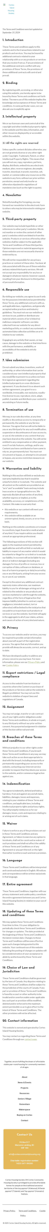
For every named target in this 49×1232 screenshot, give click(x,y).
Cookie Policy (12, 665)
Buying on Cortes (24, 1115)
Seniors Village (24, 1099)
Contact (24, 1120)
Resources (24, 1093)
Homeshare (24, 1104)
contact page (30, 1039)
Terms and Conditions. (28, 1211)
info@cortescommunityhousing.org (24, 1154)
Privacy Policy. (9, 1211)
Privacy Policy (34, 662)
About (24, 1077)
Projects (24, 1088)
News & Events (24, 1082)
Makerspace (24, 1110)
